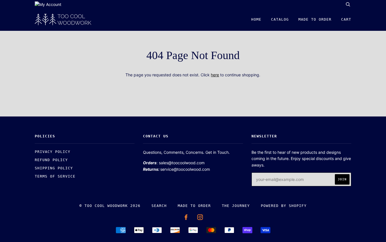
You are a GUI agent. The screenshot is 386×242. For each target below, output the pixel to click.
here (215, 74)
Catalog (280, 19)
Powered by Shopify (284, 206)
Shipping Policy (54, 168)
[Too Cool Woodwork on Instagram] (200, 218)
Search (159, 206)
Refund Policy (51, 160)
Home (256, 19)
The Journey (236, 206)
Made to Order (314, 19)
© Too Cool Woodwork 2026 (109, 206)
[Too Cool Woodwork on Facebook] (186, 218)
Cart (346, 19)
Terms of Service (55, 176)
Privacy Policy (52, 152)
